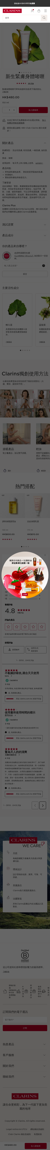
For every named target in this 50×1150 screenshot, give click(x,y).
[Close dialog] (45, 555)
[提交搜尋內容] (44, 18)
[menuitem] (32, 10)
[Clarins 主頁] (12, 10)
